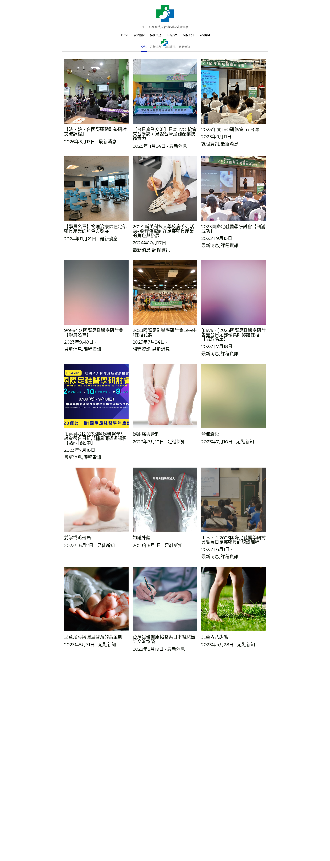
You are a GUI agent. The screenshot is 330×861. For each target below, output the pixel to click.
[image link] (165, 13)
